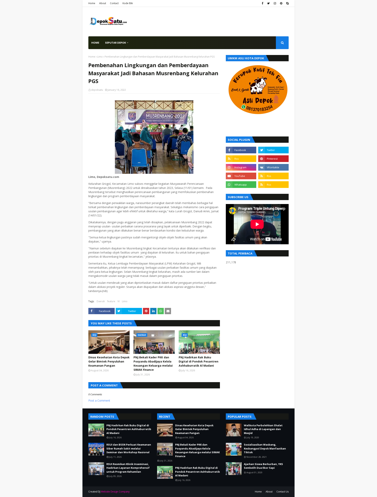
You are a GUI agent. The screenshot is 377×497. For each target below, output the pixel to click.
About (102, 3)
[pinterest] (281, 3)
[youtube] (241, 176)
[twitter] (268, 3)
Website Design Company (115, 491)
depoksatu (97, 90)
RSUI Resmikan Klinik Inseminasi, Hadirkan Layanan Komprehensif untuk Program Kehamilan (128, 467)
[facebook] (262, 3)
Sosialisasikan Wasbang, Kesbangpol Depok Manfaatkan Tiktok (265, 448)
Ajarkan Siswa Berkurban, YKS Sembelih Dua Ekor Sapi (263, 466)
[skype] (287, 3)
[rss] (241, 158)
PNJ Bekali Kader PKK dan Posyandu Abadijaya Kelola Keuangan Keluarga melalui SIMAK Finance (153, 363)
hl (119, 301)
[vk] (273, 167)
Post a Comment (99, 400)
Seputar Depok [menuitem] (115, 42)
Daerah (101, 301)
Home (91, 3)
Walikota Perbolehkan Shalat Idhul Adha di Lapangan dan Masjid (263, 429)
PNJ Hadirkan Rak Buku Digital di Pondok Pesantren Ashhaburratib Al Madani (198, 361)
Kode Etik (128, 3)
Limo (100, 56)
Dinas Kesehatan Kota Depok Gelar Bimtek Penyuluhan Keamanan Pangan (109, 361)
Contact (114, 3)
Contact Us (282, 491)
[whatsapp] (241, 184)
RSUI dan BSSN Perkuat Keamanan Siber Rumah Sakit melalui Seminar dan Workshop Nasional (128, 448)
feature (111, 301)
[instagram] (275, 3)
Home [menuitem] (95, 42)
